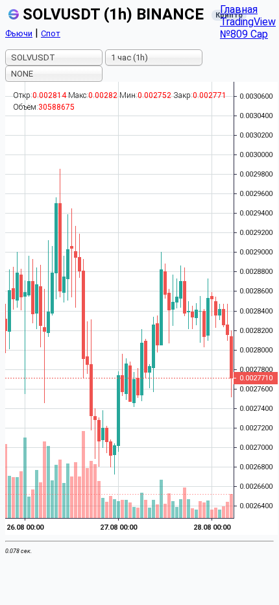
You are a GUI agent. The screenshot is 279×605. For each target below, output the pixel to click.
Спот (50, 33)
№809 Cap (244, 34)
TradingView (248, 22)
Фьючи (18, 33)
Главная (239, 9)
